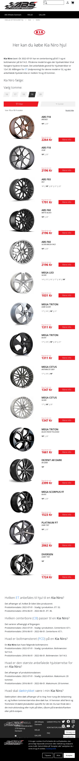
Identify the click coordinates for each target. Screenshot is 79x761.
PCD (42, 639)
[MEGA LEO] (22, 282)
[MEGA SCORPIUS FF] (22, 502)
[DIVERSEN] (22, 564)
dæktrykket (26, 690)
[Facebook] (68, 721)
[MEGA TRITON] (22, 314)
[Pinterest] (63, 726)
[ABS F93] (22, 189)
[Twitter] (63, 721)
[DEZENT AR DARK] (22, 470)
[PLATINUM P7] (22, 532)
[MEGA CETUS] (22, 377)
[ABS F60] (22, 220)
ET (26, 69)
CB (35, 618)
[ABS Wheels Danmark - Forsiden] (21, 5)
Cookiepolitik (51, 748)
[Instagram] (73, 721)
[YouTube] (68, 726)
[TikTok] (73, 726)
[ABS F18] (22, 127)
